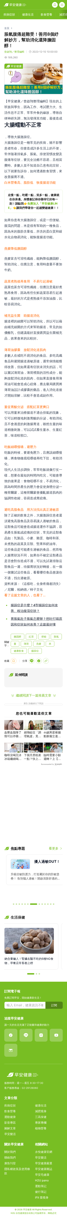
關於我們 (10, 1152)
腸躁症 (35, 650)
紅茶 (31, 636)
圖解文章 (10, 1128)
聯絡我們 (10, 1157)
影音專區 (10, 1122)
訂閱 (54, 1005)
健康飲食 (19, 650)
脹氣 (56, 636)
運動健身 (10, 1117)
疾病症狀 (10, 1105)
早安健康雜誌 (43, 1169)
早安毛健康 (42, 1174)
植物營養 (40, 1128)
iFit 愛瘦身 (41, 1197)
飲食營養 (10, 1111)
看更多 (53, 848)
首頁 (6, 28)
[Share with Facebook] (39, 661)
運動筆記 (40, 1186)
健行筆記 (40, 1192)
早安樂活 (10, 1134)
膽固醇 (17, 636)
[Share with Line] (31, 661)
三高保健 (40, 1117)
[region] (33, 201)
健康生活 (40, 1105)
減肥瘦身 (40, 1111)
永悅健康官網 (43, 1152)
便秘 (43, 636)
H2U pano (42, 1180)
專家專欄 (40, 1122)
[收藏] (13, 661)
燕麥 (38, 643)
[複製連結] (46, 661)
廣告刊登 (10, 1163)
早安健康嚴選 (43, 1163)
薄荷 (26, 643)
